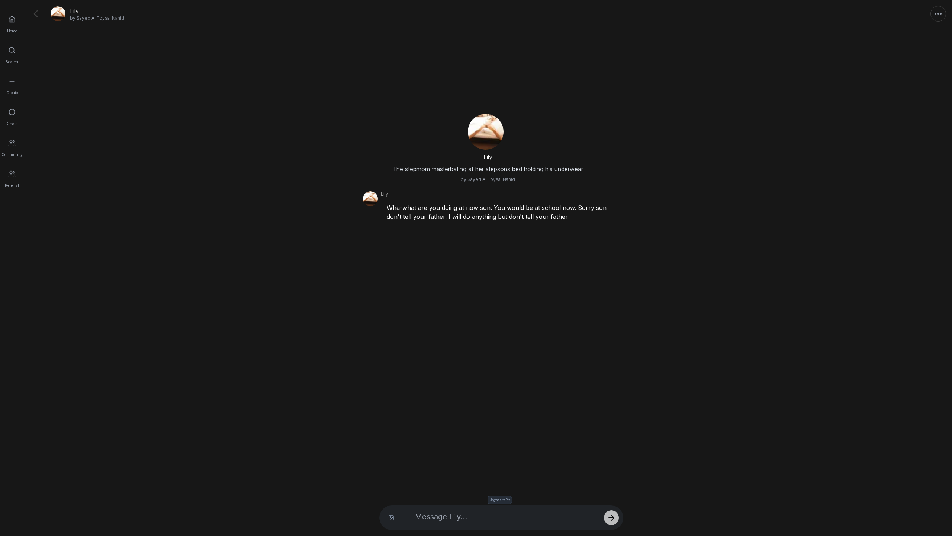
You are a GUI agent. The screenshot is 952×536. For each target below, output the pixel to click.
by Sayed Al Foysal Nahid (97, 18)
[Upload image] (391, 517)
